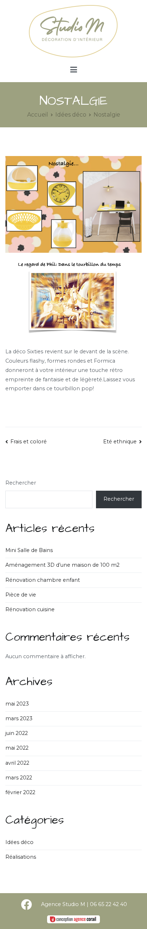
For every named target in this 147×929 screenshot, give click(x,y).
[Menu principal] (73, 70)
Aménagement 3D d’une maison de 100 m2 (62, 565)
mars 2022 (18, 777)
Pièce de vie (20, 594)
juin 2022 (16, 733)
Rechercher (20, 483)
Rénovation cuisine (30, 609)
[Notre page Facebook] (26, 904)
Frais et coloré (28, 441)
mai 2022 (17, 748)
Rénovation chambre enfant (42, 580)
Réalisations (20, 857)
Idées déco (19, 842)
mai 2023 (17, 704)
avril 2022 (17, 763)
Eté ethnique (120, 441)
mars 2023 (18, 718)
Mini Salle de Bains (29, 550)
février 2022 (20, 792)
